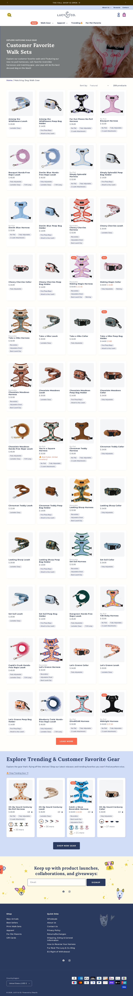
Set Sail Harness (78, 562)
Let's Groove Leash (109, 665)
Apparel (10, 930)
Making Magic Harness (81, 284)
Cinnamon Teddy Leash (21, 506)
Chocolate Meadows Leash (49, 391)
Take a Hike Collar (79, 336)
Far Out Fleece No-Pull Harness (81, 120)
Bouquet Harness (109, 121)
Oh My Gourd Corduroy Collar (111, 808)
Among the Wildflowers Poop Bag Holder (50, 121)
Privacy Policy (53, 930)
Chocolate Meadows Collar (110, 391)
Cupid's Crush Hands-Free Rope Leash (20, 666)
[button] (107, 7)
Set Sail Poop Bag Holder (48, 615)
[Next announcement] (125, 2)
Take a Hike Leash (48, 336)
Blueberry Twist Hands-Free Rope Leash (51, 720)
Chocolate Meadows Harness (19, 393)
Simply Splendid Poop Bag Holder (111, 174)
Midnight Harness (109, 721)
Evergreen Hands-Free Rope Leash (81, 615)
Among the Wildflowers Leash (18, 120)
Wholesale (52, 919)
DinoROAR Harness (79, 721)
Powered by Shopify (30, 993)
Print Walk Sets (13, 926)
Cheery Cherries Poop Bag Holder (50, 283)
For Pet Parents (14, 934)
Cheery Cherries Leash (111, 226)
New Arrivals (12, 919)
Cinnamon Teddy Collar (112, 447)
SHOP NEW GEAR (66, 846)
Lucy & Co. (17, 993)
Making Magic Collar (110, 282)
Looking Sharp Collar (111, 506)
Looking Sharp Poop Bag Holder (49, 561)
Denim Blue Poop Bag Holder (50, 227)
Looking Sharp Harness (81, 507)
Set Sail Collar (107, 560)
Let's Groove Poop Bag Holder (20, 720)
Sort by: (83, 85)
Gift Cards (11, 938)
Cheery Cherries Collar (20, 282)
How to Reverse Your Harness (61, 944)
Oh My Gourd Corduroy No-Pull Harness (20, 808)
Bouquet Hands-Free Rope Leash (19, 174)
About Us (51, 923)
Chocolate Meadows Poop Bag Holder (80, 391)
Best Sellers (12, 923)
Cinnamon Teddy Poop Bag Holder (50, 507)
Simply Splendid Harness (78, 175)
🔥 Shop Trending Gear (16, 773)
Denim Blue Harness (19, 228)
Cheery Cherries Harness (78, 229)
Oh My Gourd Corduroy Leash (50, 808)
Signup (96, 882)
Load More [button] (66, 741)
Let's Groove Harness (49, 667)
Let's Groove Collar (79, 665)
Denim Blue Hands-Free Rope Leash (49, 174)
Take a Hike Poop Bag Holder (111, 337)
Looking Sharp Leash (19, 560)
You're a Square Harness (47, 450)
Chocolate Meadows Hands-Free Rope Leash (21, 448)
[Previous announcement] (7, 2)
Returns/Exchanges (56, 934)
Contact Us (52, 926)
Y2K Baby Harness (109, 616)
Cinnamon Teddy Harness (78, 450)
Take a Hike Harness (19, 338)
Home (9, 80)
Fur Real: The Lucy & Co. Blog (61, 948)
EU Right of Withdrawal (58, 952)
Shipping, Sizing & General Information (60, 939)
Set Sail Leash (16, 614)
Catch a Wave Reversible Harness (78, 808)
